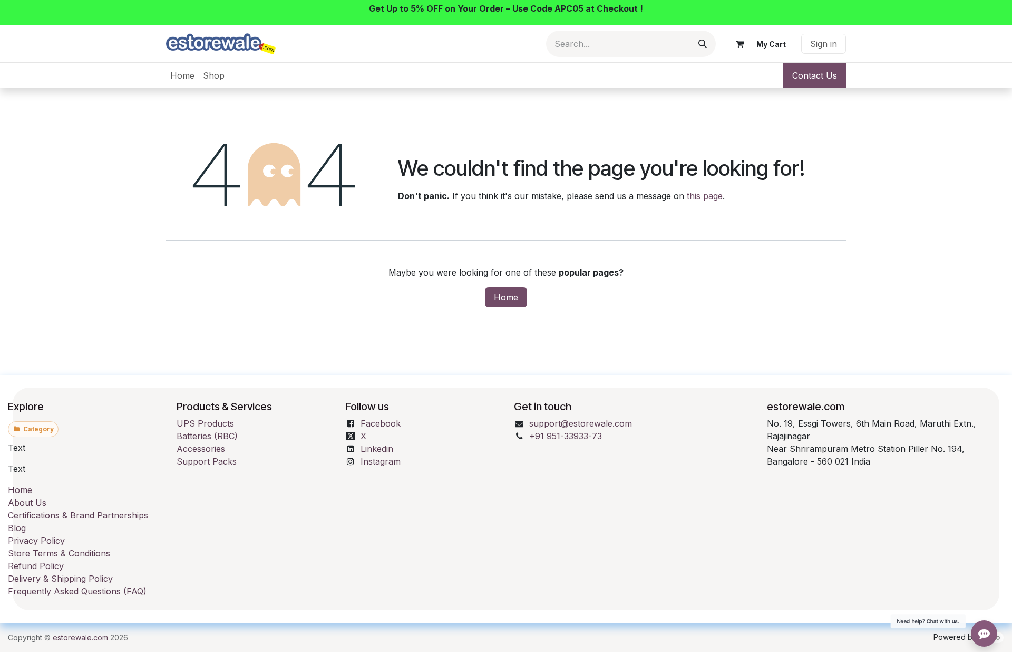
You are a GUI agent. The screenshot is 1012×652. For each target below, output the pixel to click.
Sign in (823, 44)
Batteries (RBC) (207, 436)
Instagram (381, 461)
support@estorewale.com (580, 423)
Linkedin (377, 448)
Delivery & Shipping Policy (60, 578)
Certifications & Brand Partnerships (78, 515)
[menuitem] (182, 75)
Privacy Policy (36, 540)
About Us (27, 502)
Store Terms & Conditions (59, 553)
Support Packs (207, 461)
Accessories (201, 448)
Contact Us (814, 75)
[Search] (702, 44)
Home (506, 297)
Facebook (381, 423)
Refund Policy (36, 566)
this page (705, 196)
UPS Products (205, 423)
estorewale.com (80, 637)
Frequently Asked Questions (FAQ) (77, 591)
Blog (17, 528)
